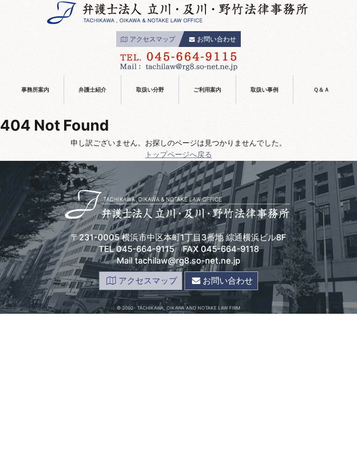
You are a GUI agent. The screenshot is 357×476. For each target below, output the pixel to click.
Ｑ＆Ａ (321, 89)
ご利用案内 (207, 89)
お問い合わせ (216, 39)
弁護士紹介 (92, 89)
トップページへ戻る (178, 154)
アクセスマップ (152, 39)
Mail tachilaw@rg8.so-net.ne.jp (178, 260)
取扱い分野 (150, 89)
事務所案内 (35, 89)
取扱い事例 (264, 89)
